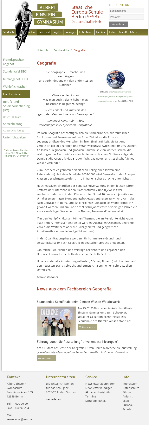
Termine (90, 396)
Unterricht (44, 32)
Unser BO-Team (12, 117)
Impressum (130, 383)
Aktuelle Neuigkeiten (98, 392)
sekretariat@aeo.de (19, 419)
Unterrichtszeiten (14, 137)
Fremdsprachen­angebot (14, 62)
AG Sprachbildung (13, 130)
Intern (133, 32)
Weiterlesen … (87, 326)
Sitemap (128, 392)
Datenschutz (131, 388)
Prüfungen (70, 32)
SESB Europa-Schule (128, 405)
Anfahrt (128, 396)
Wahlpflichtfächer (15, 86)
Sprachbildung (12, 124)
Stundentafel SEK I (15, 71)
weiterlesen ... (55, 399)
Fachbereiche (12, 94)
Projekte (57, 32)
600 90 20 (21, 403)
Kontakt (123, 32)
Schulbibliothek (95, 401)
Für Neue (101, 32)
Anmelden (118, 24)
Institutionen (86, 32)
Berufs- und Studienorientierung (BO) (16, 106)
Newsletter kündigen (99, 388)
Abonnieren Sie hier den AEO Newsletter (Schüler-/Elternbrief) (17, 153)
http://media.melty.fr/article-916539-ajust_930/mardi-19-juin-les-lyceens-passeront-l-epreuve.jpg (115, 96)
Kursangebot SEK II (15, 79)
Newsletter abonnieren (100, 383)
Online (112, 32)
